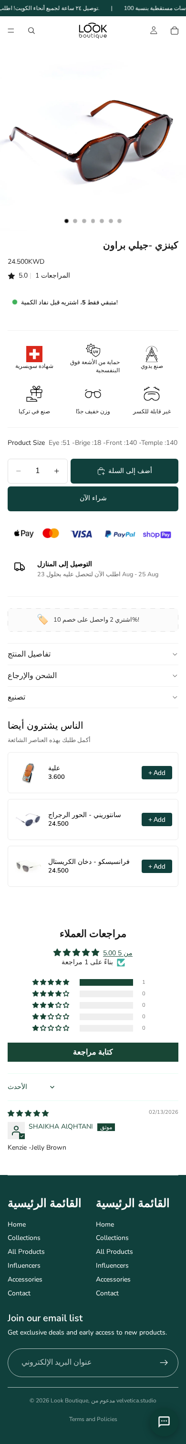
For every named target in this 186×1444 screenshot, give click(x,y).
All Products (26, 1251)
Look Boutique (69, 1400)
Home (17, 1224)
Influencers (24, 1265)
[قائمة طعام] (11, 31)
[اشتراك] (164, 1363)
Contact (19, 1293)
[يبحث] (31, 30)
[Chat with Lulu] (164, 1422)
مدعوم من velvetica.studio (123, 1400)
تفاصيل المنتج (29, 654)
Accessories (25, 1279)
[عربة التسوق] (174, 30)
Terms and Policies (93, 1419)
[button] (51, 982)
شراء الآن (93, 498)
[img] (28, 1113)
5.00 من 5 (118, 953)
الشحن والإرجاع (32, 675)
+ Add (156, 772)
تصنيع (16, 697)
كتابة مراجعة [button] (93, 1052)
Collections (24, 1237)
